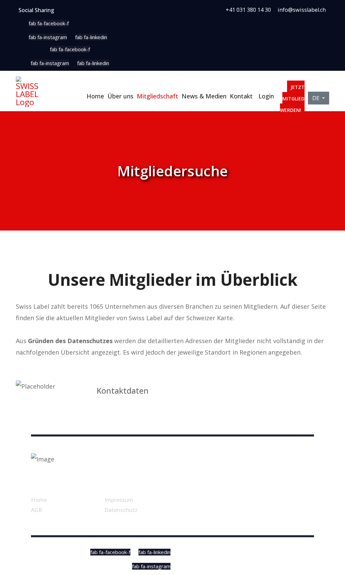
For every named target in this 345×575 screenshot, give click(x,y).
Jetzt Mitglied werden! (292, 98)
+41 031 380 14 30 (248, 9)
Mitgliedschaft (157, 96)
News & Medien (204, 96)
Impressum (118, 500)
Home (95, 96)
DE (316, 98)
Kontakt (241, 96)
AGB (36, 510)
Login (266, 96)
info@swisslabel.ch (302, 9)
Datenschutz (120, 510)
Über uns (120, 96)
